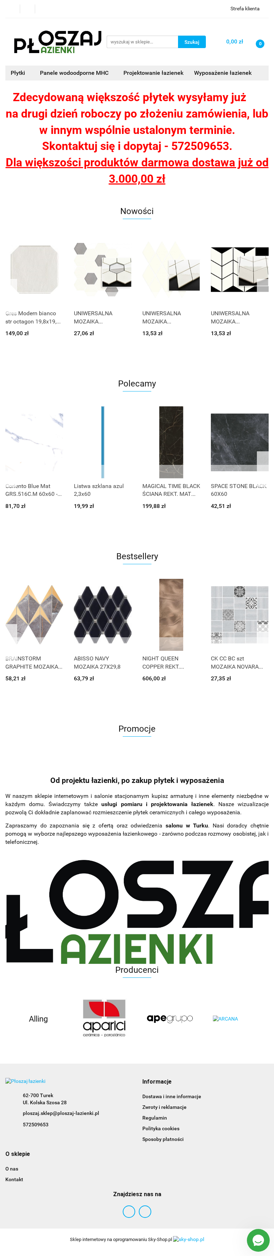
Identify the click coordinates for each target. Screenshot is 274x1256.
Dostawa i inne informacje (171, 1096)
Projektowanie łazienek (153, 72)
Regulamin (154, 1118)
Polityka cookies (160, 1128)
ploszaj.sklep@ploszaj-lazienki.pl (61, 1113)
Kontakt (14, 1179)
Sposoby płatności (163, 1139)
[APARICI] (104, 1019)
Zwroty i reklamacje (164, 1107)
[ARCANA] (236, 1019)
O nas (11, 1169)
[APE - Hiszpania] (170, 1019)
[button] (157, 1082)
